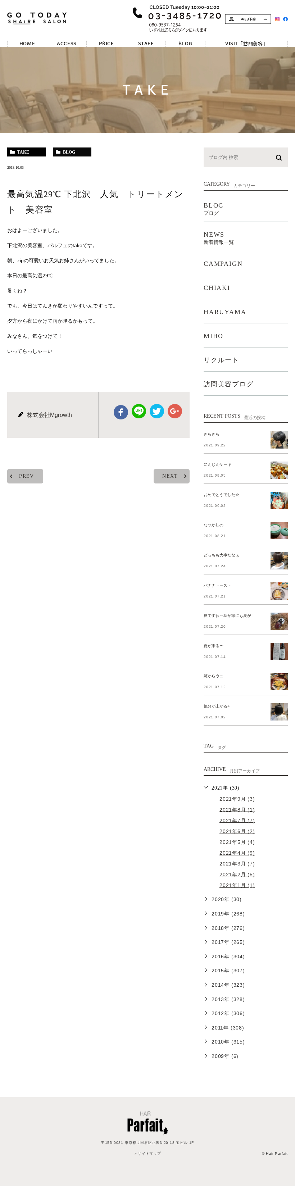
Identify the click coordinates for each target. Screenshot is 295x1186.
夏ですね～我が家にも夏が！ (229, 615)
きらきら (211, 434)
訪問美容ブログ (229, 384)
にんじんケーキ (217, 464)
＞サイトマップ (147, 1153)
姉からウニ (213, 676)
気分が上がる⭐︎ (217, 706)
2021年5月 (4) (237, 842)
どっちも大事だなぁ (221, 555)
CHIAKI (217, 287)
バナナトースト (217, 585)
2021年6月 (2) (237, 831)
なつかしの (213, 525)
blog (69, 152)
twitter (157, 411)
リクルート (221, 360)
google (175, 411)
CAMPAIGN (223, 263)
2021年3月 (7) (237, 864)
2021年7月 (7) (237, 820)
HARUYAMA (225, 311)
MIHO (213, 336)
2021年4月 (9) (237, 853)
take (23, 152)
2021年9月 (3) (237, 798)
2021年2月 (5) (237, 874)
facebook (121, 412)
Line (139, 411)
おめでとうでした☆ (221, 494)
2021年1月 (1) (237, 885)
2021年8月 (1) (237, 809)
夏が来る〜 (213, 646)
